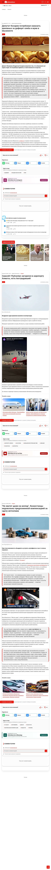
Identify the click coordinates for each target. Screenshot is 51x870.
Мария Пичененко (15, 273)
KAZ (48, 2)
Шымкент (7, 172)
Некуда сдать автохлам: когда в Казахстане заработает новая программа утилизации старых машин (37, 695)
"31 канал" (22, 560)
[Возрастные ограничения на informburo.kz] (42, 2)
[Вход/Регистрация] (45, 2)
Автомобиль (14, 724)
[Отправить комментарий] (46, 196)
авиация (42, 443)
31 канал (7, 724)
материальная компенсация (11, 727)
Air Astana (18, 443)
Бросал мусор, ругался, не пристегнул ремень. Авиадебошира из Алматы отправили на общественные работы (36, 413)
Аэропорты (15, 446)
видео (22, 273)
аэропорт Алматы (9, 443)
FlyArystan (7, 446)
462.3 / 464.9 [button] (7, 5)
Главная (4, 9)
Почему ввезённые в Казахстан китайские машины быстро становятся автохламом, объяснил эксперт (13, 695)
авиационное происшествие (30, 443)
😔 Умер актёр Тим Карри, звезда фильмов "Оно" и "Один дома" (19, 220)
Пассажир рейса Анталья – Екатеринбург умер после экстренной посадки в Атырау (14, 413)
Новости (9, 9)
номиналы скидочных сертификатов (37, 565)
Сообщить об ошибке (7, 149)
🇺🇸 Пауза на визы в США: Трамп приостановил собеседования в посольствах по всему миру (26, 232)
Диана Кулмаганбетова (16, 23)
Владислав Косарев (16, 172)
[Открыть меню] (3, 2)
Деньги (22, 724)
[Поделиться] (48, 867)
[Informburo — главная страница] (10, 2)
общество (23, 727)
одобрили (21, 141)
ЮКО (25, 172)
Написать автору (45, 34)
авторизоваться (13, 192)
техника (31, 727)
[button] (45, 5)
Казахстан (29, 724)
